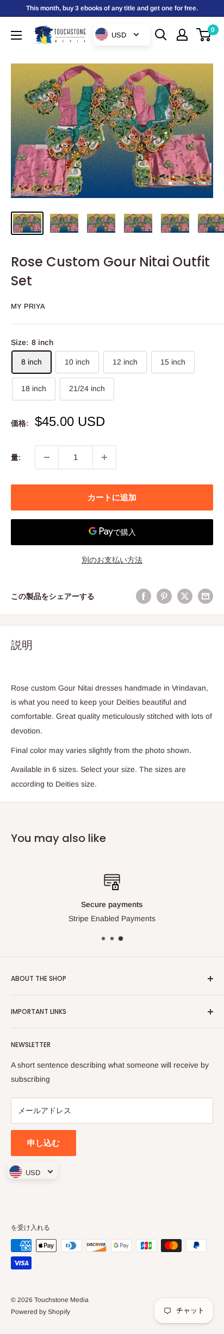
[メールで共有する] (205, 596)
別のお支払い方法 (112, 560)
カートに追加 (112, 497)
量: (16, 457)
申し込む (43, 1142)
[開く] (161, 35)
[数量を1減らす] (46, 457)
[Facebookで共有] (143, 596)
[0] (204, 34)
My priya (28, 306)
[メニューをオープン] (16, 35)
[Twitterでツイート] (184, 596)
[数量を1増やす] (104, 457)
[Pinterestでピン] (164, 596)
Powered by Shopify (40, 1312)
